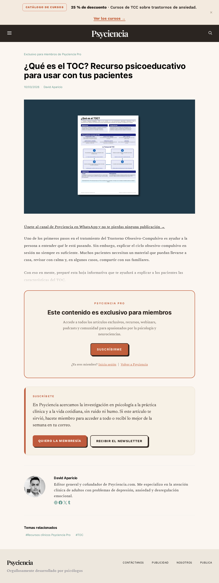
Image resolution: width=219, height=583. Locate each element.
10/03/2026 (31, 87)
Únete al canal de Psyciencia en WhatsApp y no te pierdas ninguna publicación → (94, 227)
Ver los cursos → (110, 18)
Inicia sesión (107, 364)
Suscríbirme (109, 349)
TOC (80, 535)
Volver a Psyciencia (134, 364)
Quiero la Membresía (59, 441)
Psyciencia (109, 33)
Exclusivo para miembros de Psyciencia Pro (52, 54)
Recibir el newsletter (119, 441)
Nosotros (184, 562)
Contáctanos (133, 562)
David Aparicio (53, 87)
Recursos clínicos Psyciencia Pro (49, 535)
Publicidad (160, 562)
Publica (206, 562)
